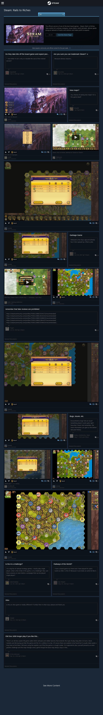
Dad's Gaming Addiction (15, 302)
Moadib (76, 108)
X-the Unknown (15, 654)
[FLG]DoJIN (11, 486)
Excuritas (61, 72)
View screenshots (12, 121)
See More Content (51, 685)
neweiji (10, 228)
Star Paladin (61, 582)
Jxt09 (9, 119)
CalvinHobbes (14, 582)
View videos (58, 158)
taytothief (13, 72)
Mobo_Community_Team (82, 435)
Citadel (12, 618)
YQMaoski (59, 157)
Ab (75, 253)
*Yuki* (12, 328)
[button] (51, 34)
